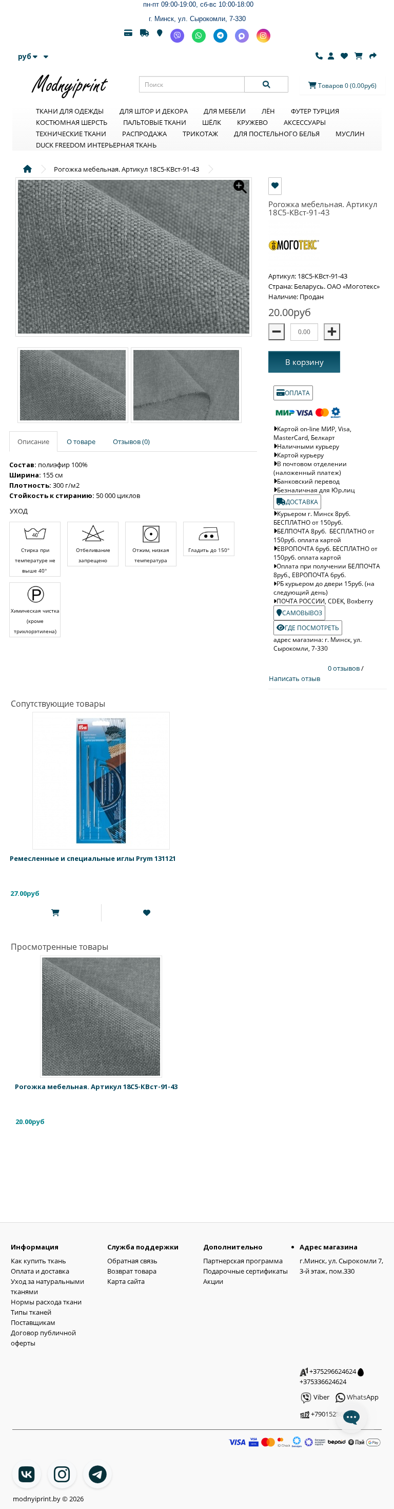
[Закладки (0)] (344, 56)
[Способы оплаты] (128, 36)
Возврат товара (131, 1271)
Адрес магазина (329, 1247)
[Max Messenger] (242, 36)
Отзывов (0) (131, 441)
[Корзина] (358, 56)
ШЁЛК (211, 122)
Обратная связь (132, 1260)
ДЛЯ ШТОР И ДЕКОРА (154, 111)
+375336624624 (323, 1381)
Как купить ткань (38, 1260)
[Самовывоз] (160, 36)
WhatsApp (362, 1397)
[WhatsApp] (199, 36)
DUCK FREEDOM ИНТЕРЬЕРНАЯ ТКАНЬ (96, 145)
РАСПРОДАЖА (144, 133)
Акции (213, 1281)
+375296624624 (332, 1371)
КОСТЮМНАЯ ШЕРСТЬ (71, 122)
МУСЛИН (350, 133)
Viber (320, 1397)
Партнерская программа (243, 1260)
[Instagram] (263, 36)
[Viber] (177, 36)
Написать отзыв (294, 678)
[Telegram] (220, 36)
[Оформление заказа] (373, 56)
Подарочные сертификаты (245, 1271)
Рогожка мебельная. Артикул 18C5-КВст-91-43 (96, 1086)
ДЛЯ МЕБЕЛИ (225, 111)
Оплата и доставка (40, 1271)
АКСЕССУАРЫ (305, 122)
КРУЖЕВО (252, 122)
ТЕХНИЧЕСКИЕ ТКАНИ (71, 133)
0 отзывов (344, 668)
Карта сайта (126, 1281)
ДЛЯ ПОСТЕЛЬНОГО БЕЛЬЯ (277, 133)
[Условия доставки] (144, 36)
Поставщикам (33, 1322)
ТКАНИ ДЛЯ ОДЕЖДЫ (70, 111)
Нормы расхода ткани (46, 1301)
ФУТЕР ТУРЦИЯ (315, 111)
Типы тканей (31, 1312)
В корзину (304, 362)
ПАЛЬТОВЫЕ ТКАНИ (154, 122)
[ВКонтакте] (26, 1474)
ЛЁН (268, 111)
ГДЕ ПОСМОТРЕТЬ (312, 627)
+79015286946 (331, 1414)
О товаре (81, 441)
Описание (33, 441)
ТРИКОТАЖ (200, 133)
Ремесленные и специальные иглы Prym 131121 (93, 858)
